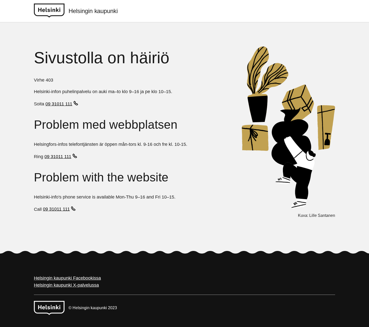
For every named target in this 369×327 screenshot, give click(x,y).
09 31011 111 (58, 103)
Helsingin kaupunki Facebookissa (67, 278)
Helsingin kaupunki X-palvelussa (66, 285)
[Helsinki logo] (51, 11)
